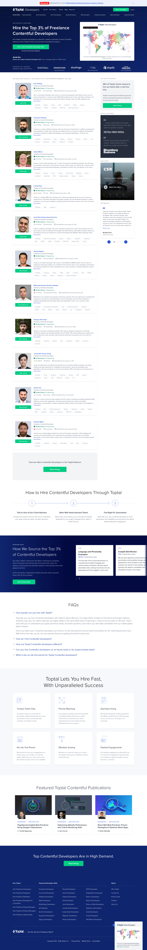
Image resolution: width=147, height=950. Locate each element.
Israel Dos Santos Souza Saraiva (45, 217)
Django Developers (45, 919)
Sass (77, 443)
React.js (46, 105)
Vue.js (53, 173)
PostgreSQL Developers (94, 893)
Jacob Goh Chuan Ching (42, 353)
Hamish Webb (39, 422)
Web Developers (44, 900)
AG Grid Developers (55, 15)
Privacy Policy (76, 941)
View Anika (23, 171)
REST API (62, 108)
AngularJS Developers (46, 916)
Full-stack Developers (46, 889)
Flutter (85, 139)
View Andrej (23, 271)
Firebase (37, 142)
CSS (59, 105)
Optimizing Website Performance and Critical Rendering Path (72, 826)
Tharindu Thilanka (40, 118)
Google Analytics (63, 176)
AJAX (67, 273)
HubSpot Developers (100, 15)
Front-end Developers (46, 893)
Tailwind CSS (69, 173)
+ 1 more (84, 241)
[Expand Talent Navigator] (114, 925)
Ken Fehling (38, 83)
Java (91, 139)
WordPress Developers (94, 919)
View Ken (23, 103)
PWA (54, 176)
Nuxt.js (80, 176)
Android (78, 139)
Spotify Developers (71, 15)
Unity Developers (92, 916)
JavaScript (67, 105)
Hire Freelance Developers (22, 889)
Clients (61, 10)
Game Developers (68, 893)
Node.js (82, 105)
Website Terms (86, 941)
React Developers (115, 15)
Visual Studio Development (51, 307)
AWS (45, 207)
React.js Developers (93, 900)
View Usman (23, 407)
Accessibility (96, 941)
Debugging (78, 309)
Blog (66, 10)
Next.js (73, 176)
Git (71, 309)
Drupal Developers (129, 15)
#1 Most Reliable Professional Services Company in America (84, 3)
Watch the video (114, 187)
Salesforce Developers (94, 908)
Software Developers (46, 897)
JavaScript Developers (70, 908)
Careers (114, 900)
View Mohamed (23, 305)
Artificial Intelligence (55, 409)
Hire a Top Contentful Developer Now (31, 47)
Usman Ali (37, 388)
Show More (37, 101)
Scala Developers (92, 912)
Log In (132, 10)
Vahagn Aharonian (40, 319)
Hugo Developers (26, 15)
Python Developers (92, 897)
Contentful (37, 105)
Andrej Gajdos (39, 251)
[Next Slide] (125, 242)
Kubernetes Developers (70, 912)
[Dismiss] (133, 3)
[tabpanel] (117, 222)
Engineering (21, 822)
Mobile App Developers (47, 904)
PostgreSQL (78, 412)
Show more (106, 228)
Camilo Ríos (38, 186)
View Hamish (23, 441)
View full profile (23, 91)
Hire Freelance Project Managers (24, 907)
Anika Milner (38, 152)
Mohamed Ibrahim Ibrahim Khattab (46, 285)
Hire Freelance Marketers (21, 897)
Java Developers (68, 904)
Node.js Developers (69, 919)
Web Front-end (34, 822)
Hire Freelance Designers (21, 893)
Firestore (70, 142)
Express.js (46, 273)
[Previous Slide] (109, 242)
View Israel (23, 237)
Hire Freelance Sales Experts (22, 915)
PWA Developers (85, 15)
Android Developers (46, 912)
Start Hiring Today (24, 582)
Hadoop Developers (69, 897)
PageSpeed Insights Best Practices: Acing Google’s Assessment (33, 826)
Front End (54, 108)
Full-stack (85, 443)
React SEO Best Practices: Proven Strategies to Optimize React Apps (113, 826)
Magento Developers (69, 916)
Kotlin (55, 139)
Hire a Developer (121, 10)
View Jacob (23, 373)
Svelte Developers (41, 15)
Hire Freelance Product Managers (24, 911)
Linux (63, 307)
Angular (60, 173)
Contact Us (115, 893)
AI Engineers (43, 908)
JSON (49, 241)
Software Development (50, 238)
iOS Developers (67, 900)
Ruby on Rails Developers (95, 904)
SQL (78, 375)
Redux (53, 105)
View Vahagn (23, 339)
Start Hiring (55, 469)
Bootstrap (78, 173)
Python (75, 105)
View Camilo (23, 205)
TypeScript (38, 108)
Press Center (115, 897)
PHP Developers (91, 889)
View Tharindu (23, 137)
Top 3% (45, 10)
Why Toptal (115, 889)
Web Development (73, 108)
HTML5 (46, 108)
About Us (72, 10)
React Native (47, 139)
